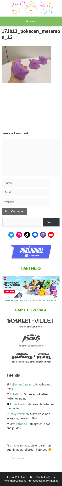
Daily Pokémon (19, 414)
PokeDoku (16, 394)
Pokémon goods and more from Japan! (31, 300)
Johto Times (17, 404)
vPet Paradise (18, 423)
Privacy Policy (15, 458)
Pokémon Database (22, 384)
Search (51, 222)
